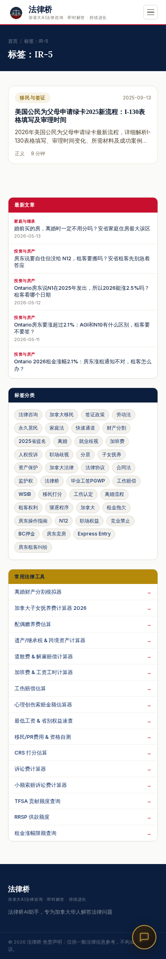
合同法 (123, 467)
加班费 (117, 441)
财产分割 (116, 428)
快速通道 (85, 428)
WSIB (25, 494)
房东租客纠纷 (33, 547)
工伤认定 (83, 494)
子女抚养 (111, 454)
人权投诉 (28, 454)
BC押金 (27, 534)
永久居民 (28, 428)
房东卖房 (56, 534)
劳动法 (123, 414)
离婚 (62, 441)
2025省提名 (32, 441)
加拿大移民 (62, 414)
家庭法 (57, 428)
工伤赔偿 (126, 481)
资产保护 (28, 467)
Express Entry (94, 534)
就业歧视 (88, 441)
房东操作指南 (33, 521)
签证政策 (95, 414)
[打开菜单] (150, 12)
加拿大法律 (62, 467)
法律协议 (95, 467)
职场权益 (89, 521)
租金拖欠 (116, 507)
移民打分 (52, 494)
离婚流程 (114, 494)
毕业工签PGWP (88, 481)
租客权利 (28, 507)
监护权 (26, 481)
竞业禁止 (120, 521)
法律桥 (52, 481)
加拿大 (88, 507)
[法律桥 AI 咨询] (144, 937)
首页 (13, 41)
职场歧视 (59, 454)
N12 (63, 521)
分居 (85, 454)
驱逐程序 (59, 507)
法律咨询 (28, 414)
